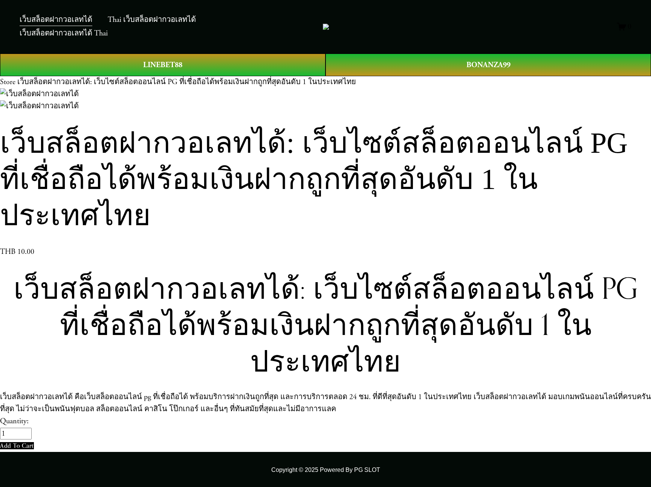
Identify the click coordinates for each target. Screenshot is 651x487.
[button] (17, 445)
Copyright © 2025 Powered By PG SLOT (325, 469)
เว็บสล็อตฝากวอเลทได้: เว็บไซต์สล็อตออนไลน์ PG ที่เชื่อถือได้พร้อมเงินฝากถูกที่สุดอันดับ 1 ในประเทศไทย (186, 82)
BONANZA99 (488, 64)
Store (7, 82)
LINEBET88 (162, 64)
